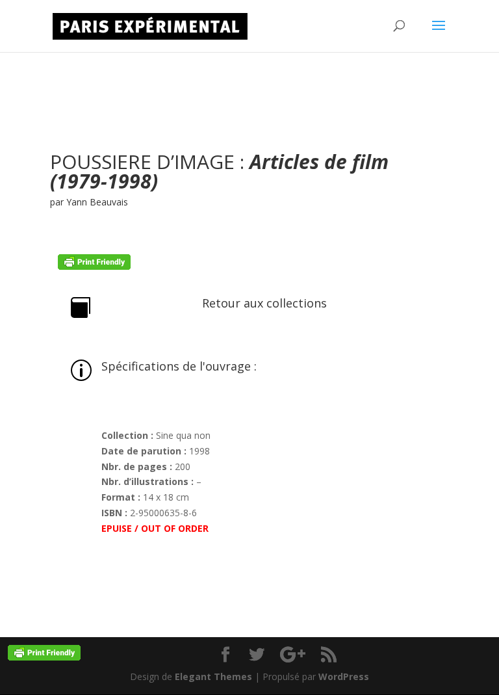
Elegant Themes (213, 676)
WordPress (343, 676)
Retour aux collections (264, 303)
